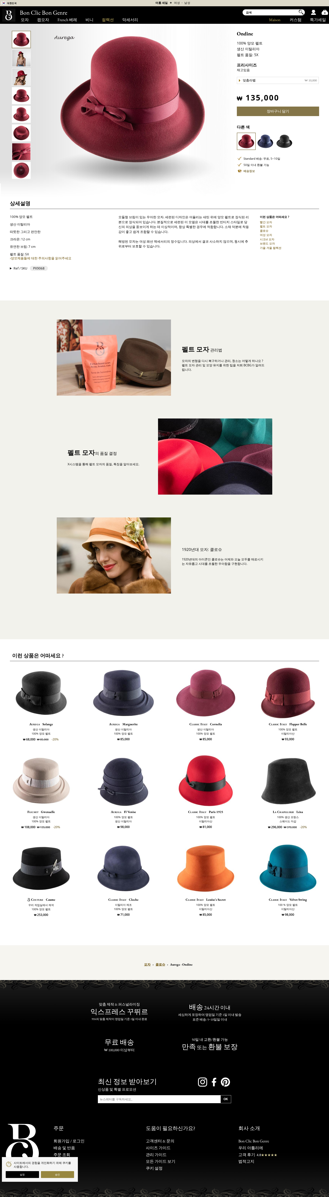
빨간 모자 (266, 222)
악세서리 (130, 19)
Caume (43, 899)
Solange (41, 724)
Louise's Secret (206, 899)
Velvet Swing (288, 899)
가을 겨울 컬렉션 (270, 248)
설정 (22, 1174)
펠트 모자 (266, 226)
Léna (288, 812)
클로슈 (264, 231)
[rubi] (246, 141)
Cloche (123, 899)
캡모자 (43, 19)
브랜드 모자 (267, 243)
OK (226, 1099)
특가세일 (318, 19)
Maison (274, 19)
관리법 (202, 349)
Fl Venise (123, 812)
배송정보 (249, 171)
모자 (25, 19)
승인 (57, 1174)
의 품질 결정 (92, 452)
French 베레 (67, 19)
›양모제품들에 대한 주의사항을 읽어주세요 (40, 258)
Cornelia (205, 724)
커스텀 (296, 19)
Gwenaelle (41, 812)
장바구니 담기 (278, 111)
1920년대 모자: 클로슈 (202, 549)
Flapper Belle (288, 724)
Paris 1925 (205, 812)
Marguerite (123, 724)
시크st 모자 (267, 239)
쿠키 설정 (154, 1168)
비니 (89, 19)
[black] (284, 141)
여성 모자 (266, 235)
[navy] (265, 141)
